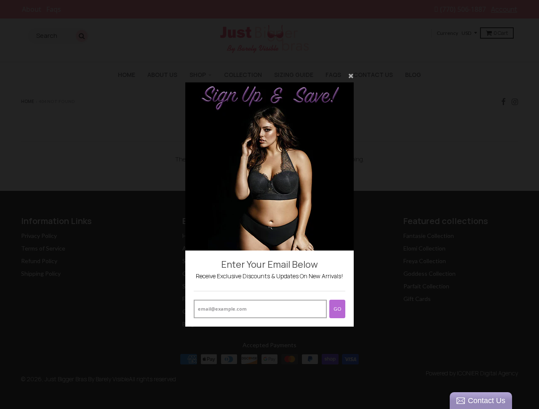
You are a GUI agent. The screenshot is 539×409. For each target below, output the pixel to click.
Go (337, 308)
